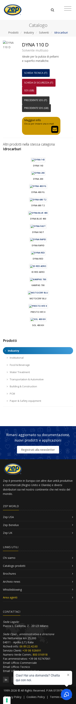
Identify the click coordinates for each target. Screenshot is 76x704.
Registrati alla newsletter (38, 450)
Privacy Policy (12, 697)
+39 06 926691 (31, 650)
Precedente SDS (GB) (36, 108)
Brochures (9, 573)
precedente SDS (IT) (35, 100)
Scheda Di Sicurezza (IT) (38, 82)
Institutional (16, 357)
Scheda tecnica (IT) (35, 73)
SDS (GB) (29, 90)
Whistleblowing (12, 589)
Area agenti (10, 597)
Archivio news (11, 581)
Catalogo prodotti (14, 566)
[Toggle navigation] (67, 8)
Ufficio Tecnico (20, 667)
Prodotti (13, 32)
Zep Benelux (11, 525)
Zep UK (7, 533)
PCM (12, 393)
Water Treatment (19, 372)
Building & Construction (23, 386)
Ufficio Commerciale (24, 663)
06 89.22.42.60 (28, 646)
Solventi (44, 32)
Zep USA (8, 517)
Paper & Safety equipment (25, 401)
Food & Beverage (19, 365)
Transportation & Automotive (26, 379)
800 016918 (40, 654)
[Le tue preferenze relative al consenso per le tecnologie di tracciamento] (7, 700)
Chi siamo (9, 558)
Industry (29, 32)
